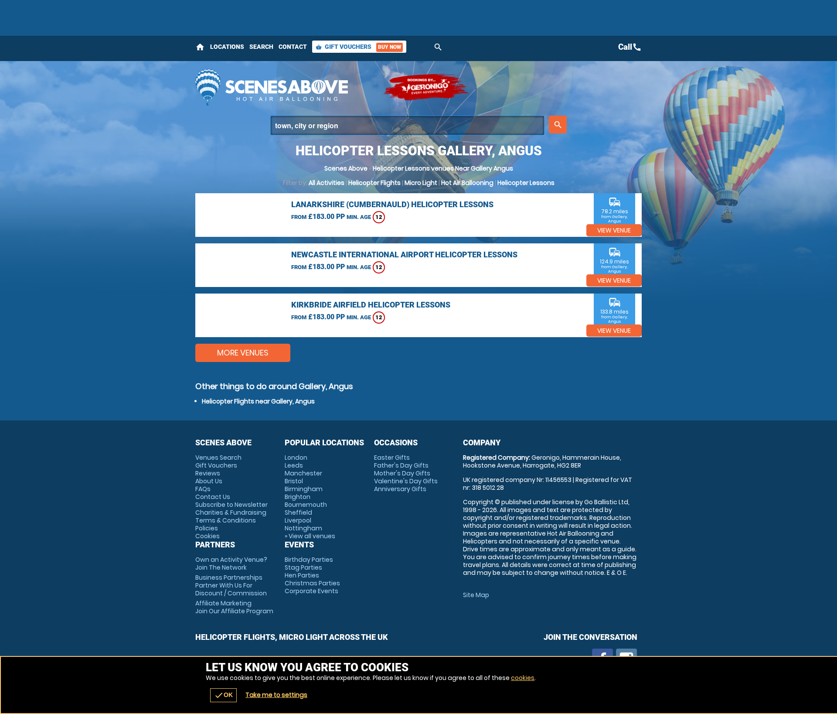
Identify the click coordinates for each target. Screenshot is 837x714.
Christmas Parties (312, 583)
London (296, 457)
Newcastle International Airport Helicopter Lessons (404, 254)
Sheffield (298, 512)
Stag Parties (303, 567)
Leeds (294, 465)
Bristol (294, 481)
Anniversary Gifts (400, 489)
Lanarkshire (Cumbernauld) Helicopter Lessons (392, 204)
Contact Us (212, 496)
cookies (522, 677)
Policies (206, 528)
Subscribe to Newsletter (231, 504)
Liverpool (298, 520)
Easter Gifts (392, 457)
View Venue (614, 230)
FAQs (203, 489)
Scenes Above (345, 168)
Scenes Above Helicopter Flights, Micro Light (284, 87)
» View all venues (310, 536)
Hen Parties (302, 575)
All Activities (326, 182)
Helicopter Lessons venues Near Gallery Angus (443, 168)
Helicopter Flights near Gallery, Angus (258, 401)
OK (223, 695)
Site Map (476, 595)
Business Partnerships (231, 585)
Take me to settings (276, 694)
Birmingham (304, 489)
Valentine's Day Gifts (406, 481)
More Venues (243, 352)
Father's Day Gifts (401, 465)
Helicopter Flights (374, 182)
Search (261, 46)
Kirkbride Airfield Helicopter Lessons (370, 304)
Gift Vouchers (358, 46)
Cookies (207, 536)
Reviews (207, 473)
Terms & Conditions (225, 520)
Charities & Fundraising (230, 512)
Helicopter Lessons (526, 182)
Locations (227, 46)
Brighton (297, 496)
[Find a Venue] (407, 125)
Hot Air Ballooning (467, 182)
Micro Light (421, 182)
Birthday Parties (309, 559)
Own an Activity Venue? (231, 563)
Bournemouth (306, 504)
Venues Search (218, 457)
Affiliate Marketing (234, 607)
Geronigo (426, 87)
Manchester (303, 473)
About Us (208, 481)
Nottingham (303, 528)
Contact (293, 46)
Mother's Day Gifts (402, 473)
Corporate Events (311, 591)
